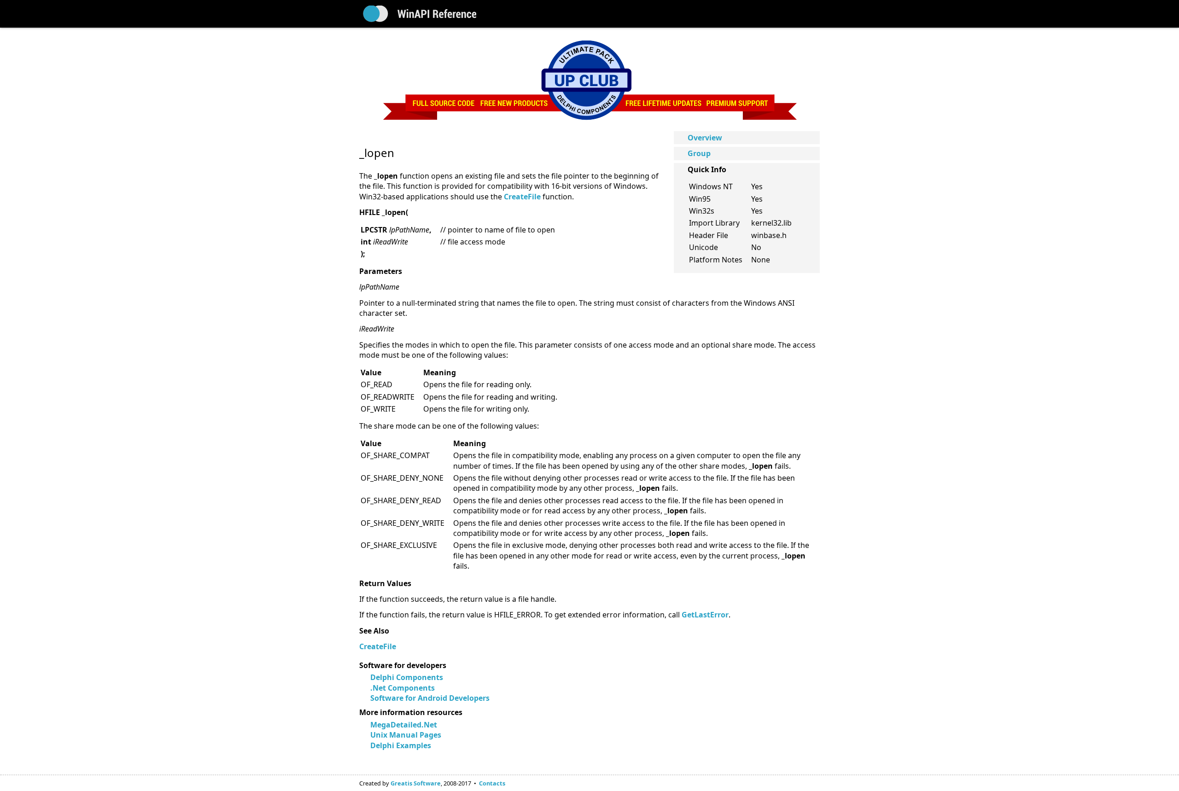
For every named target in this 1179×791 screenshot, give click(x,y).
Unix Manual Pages (405, 735)
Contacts (492, 783)
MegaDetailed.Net (403, 725)
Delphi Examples (400, 745)
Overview (705, 138)
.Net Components (402, 688)
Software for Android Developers (430, 698)
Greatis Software (416, 783)
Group (699, 153)
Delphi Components (406, 677)
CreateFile (377, 646)
